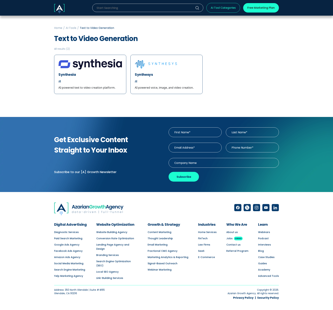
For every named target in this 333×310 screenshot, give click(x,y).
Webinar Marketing (160, 269)
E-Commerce (206, 257)
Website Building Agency (111, 232)
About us (232, 232)
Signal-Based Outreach (162, 263)
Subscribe (184, 177)
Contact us (233, 244)
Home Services (207, 232)
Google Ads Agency (66, 244)
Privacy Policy (243, 298)
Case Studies (266, 257)
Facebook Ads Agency (68, 251)
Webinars (264, 232)
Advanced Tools (268, 276)
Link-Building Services (109, 278)
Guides (262, 263)
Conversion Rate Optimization (115, 238)
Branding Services (107, 255)
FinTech (203, 238)
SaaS (201, 251)
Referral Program (237, 251)
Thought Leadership (160, 238)
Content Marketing (159, 232)
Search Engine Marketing (69, 269)
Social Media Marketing (68, 263)
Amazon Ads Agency (67, 257)
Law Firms (204, 244)
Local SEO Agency (107, 272)
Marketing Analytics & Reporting (168, 257)
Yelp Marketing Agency (68, 276)
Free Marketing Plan (261, 8)
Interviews (264, 244)
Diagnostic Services (66, 232)
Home (58, 28)
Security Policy (268, 298)
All (59, 81)
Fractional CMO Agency (162, 251)
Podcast (263, 238)
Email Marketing (158, 244)
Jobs (234, 238)
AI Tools (71, 28)
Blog (261, 251)
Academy (264, 269)
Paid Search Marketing (68, 238)
